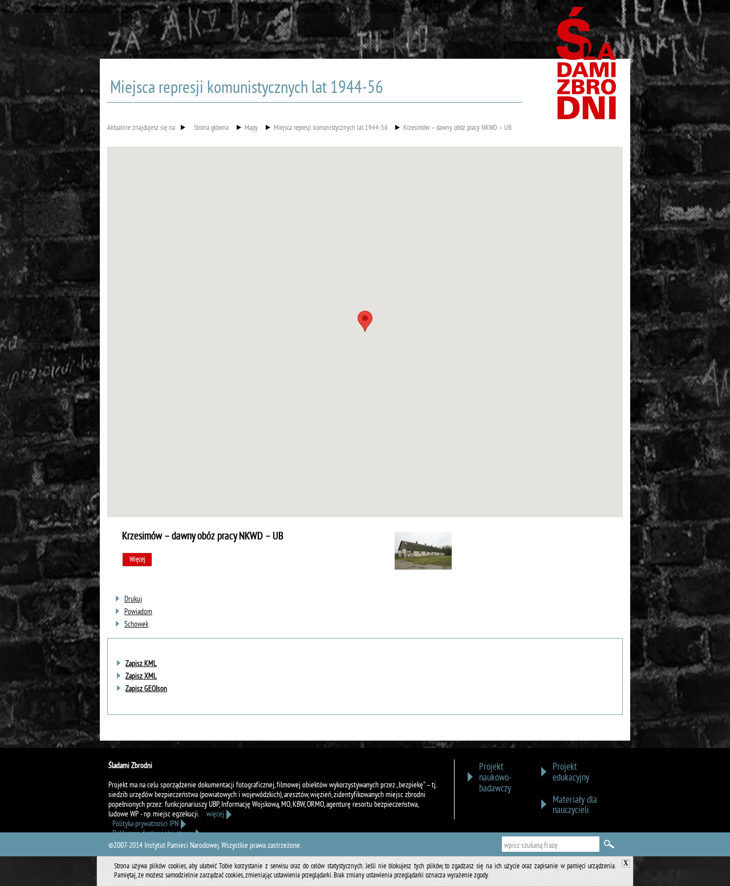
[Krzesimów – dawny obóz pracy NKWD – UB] (423, 567)
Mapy (251, 128)
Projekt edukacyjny (571, 772)
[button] (365, 321)
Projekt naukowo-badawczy (495, 778)
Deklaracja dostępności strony (152, 834)
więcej (215, 814)
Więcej (137, 559)
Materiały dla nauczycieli (575, 805)
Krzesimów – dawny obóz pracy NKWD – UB (457, 128)
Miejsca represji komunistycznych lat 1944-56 (331, 128)
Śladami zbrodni (587, 67)
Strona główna (211, 128)
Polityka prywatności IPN (145, 824)
